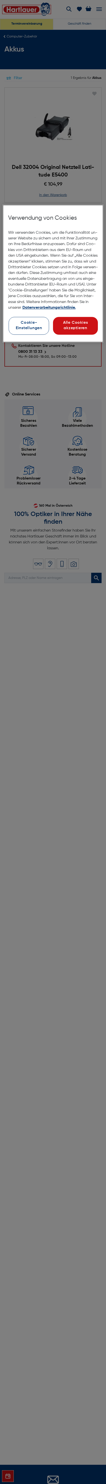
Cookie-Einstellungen (29, 325)
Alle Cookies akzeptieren (75, 325)
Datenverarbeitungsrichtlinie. (49, 308)
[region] (53, 273)
